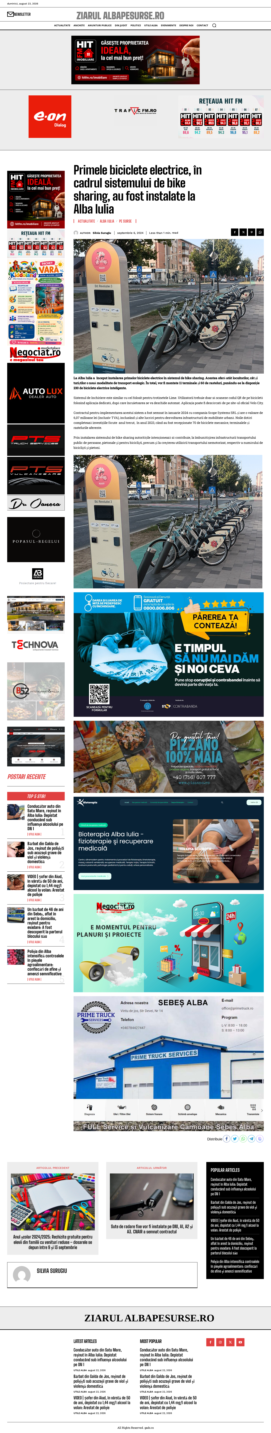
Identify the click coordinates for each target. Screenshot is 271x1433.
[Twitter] (243, 232)
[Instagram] (220, 1342)
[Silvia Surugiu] (77, 233)
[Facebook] (234, 232)
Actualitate (86, 221)
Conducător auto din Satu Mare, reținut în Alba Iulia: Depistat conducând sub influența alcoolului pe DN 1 (45, 817)
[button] (214, 25)
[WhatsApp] (260, 232)
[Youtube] (240, 1342)
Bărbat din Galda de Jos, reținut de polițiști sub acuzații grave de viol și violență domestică (45, 852)
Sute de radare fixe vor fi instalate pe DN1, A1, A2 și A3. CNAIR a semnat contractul (152, 1229)
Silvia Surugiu (102, 233)
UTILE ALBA (34, 834)
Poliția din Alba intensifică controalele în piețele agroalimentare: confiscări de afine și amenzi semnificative (45, 962)
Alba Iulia (107, 221)
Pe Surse (125, 221)
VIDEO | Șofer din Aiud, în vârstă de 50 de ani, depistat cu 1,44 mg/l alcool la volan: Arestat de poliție (45, 885)
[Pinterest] (251, 232)
